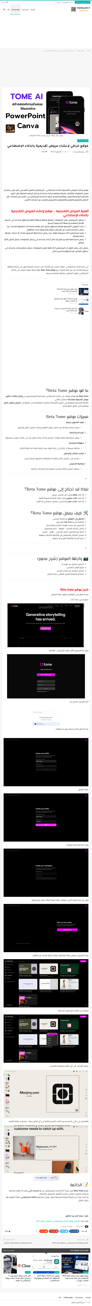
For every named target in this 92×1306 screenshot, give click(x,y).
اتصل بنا (58, 2)
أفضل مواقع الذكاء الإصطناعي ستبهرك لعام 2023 (57, 1220)
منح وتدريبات (24, 9)
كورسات (32, 9)
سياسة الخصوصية (67, 2)
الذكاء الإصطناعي (79, 1225)
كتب (8, 9)
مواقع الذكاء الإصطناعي (66, 1225)
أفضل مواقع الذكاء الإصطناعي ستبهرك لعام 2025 (70, 1242)
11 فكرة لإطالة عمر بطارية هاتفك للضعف (18, 1242)
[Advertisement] (46, 31)
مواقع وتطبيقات (15, 9)
